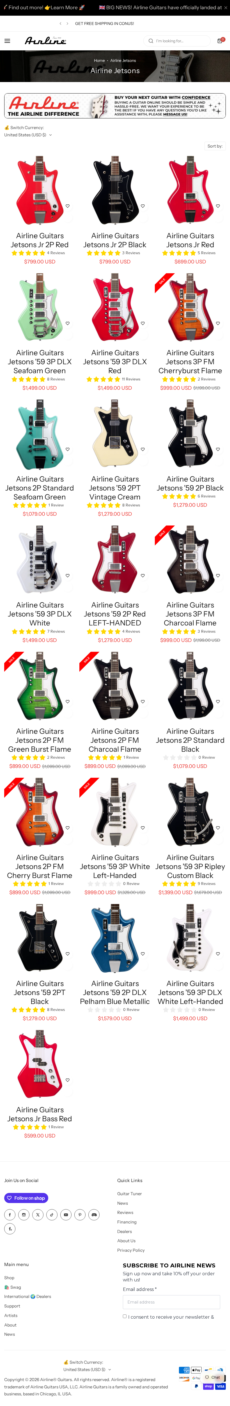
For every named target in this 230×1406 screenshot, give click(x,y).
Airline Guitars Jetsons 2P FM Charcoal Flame (115, 740)
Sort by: (215, 146)
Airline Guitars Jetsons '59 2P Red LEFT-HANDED (115, 614)
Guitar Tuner (129, 1193)
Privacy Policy (131, 1250)
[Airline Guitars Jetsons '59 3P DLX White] (39, 561)
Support (12, 1306)
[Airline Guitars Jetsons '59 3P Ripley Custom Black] (190, 813)
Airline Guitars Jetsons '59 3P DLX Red (115, 361)
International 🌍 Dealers (27, 1296)
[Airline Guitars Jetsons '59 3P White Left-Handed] (114, 813)
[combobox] (177, 40)
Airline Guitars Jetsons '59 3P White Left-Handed (115, 866)
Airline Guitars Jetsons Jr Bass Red (39, 1114)
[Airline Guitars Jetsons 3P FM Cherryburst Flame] (190, 308)
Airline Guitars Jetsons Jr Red (190, 240)
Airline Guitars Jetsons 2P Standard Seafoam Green (39, 488)
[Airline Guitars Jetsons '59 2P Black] (190, 435)
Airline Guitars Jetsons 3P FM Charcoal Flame (190, 614)
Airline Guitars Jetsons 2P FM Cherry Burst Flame (39, 866)
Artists (10, 1315)
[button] (60, 23)
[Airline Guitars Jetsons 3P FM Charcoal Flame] (190, 561)
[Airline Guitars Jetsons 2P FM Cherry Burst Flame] (39, 813)
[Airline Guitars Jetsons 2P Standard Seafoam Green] (39, 435)
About (10, 1325)
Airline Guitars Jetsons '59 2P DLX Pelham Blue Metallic (115, 992)
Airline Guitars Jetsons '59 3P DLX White (40, 614)
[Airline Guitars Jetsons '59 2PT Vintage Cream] (114, 435)
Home (99, 60)
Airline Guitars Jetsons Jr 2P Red (40, 240)
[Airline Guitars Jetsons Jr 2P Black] (114, 191)
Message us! (114, 23)
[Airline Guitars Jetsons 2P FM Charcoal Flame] (114, 687)
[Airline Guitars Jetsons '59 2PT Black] (39, 939)
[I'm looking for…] (151, 40)
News (122, 1203)
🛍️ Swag (12, 1287)
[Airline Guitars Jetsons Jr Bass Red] (39, 1065)
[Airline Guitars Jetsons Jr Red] (190, 191)
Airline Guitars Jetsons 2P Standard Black (190, 740)
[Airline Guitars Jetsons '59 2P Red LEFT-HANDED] (114, 561)
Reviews (125, 1212)
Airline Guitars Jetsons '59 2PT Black (40, 992)
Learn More (17, 7)
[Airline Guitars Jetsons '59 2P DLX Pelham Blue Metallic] (114, 939)
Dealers (124, 1231)
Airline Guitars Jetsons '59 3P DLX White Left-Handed (190, 992)
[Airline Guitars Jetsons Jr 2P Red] (39, 191)
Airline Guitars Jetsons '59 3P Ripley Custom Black (190, 866)
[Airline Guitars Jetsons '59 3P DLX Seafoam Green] (39, 308)
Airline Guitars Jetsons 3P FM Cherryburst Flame (190, 361)
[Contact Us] (115, 117)
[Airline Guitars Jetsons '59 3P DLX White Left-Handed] (190, 939)
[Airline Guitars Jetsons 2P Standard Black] (190, 687)
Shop (9, 1277)
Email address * (140, 1289)
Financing (127, 1222)
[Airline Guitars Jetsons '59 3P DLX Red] (114, 308)
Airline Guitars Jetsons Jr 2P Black (114, 240)
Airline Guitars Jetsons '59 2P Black (190, 483)
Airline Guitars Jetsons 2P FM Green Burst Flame (39, 740)
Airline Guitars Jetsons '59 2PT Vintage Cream (115, 488)
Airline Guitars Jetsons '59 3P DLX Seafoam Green (40, 361)
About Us (126, 1240)
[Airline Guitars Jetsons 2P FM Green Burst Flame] (39, 687)
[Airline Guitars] (45, 41)
